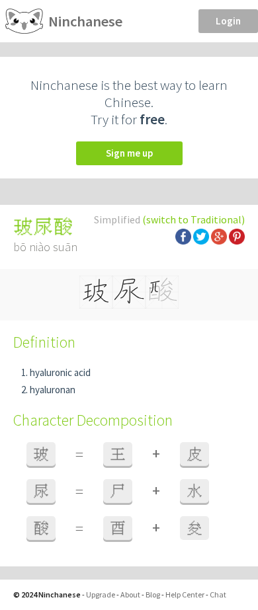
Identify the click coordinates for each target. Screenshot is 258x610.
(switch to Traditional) (193, 219)
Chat (218, 594)
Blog (153, 594)
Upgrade (100, 594)
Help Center (184, 594)
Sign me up (129, 153)
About (130, 594)
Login (228, 21)
